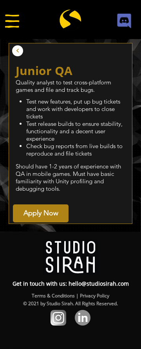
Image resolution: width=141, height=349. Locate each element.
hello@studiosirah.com (99, 283)
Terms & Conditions (53, 295)
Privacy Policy (94, 295)
